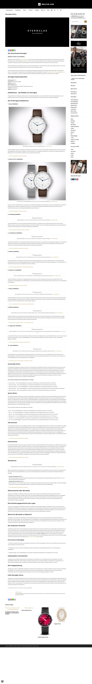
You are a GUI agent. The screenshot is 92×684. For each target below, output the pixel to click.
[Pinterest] (77, 179)
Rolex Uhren (73, 111)
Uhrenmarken (9, 10)
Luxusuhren (73, 109)
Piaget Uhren (57, 623)
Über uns (43, 10)
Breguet (73, 141)
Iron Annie (73, 151)
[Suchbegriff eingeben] (85, 22)
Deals (24, 10)
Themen (30, 10)
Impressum (18, 645)
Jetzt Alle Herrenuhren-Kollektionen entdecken (18, 438)
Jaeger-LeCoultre (75, 139)
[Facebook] (71, 179)
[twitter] (73, 179)
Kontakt (15, 645)
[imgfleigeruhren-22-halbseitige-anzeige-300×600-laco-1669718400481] (79, 41)
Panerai (72, 132)
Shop (48, 10)
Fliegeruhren (74, 107)
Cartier (72, 128)
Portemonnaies (56, 72)
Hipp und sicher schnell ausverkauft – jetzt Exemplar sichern (21, 322)
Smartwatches (74, 112)
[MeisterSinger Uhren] (45, 607)
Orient (72, 155)
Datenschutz (23, 645)
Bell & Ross (73, 124)
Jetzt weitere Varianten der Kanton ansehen (18, 285)
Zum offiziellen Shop (48, 146)
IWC (72, 134)
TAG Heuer (73, 130)
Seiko (72, 157)
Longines (73, 143)
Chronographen (74, 101)
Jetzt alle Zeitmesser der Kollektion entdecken (18, 248)
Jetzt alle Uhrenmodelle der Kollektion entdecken (19, 229)
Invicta (72, 153)
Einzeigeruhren (74, 103)
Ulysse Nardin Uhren (27, 610)
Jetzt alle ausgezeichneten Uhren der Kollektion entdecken (21, 266)
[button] (2, 681)
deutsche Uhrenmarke (24, 59)
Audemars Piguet (75, 126)
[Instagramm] (75, 179)
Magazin (37, 10)
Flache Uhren (74, 105)
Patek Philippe (74, 135)
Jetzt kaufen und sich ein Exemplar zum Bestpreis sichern (21, 360)
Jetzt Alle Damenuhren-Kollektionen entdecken (18, 457)
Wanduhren (49, 72)
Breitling (73, 120)
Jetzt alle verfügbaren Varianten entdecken (18, 155)
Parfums (63, 72)
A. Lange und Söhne (32, 536)
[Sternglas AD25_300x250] (79, 25)
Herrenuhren (74, 93)
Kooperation (11, 645)
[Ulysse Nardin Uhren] (29, 607)
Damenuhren (74, 91)
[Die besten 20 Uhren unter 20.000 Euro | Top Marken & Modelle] (12, 607)
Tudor (72, 137)
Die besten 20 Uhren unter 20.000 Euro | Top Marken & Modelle (12, 613)
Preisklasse (17, 10)
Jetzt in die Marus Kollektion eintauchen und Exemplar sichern (21, 304)
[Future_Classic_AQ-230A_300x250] (79, 160)
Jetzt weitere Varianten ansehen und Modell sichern (19, 342)
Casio (72, 149)
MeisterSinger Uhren (43, 637)
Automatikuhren (74, 99)
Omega (72, 122)
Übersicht (73, 85)
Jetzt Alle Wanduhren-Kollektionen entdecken (18, 487)
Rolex (72, 119)
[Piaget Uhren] (61, 607)
